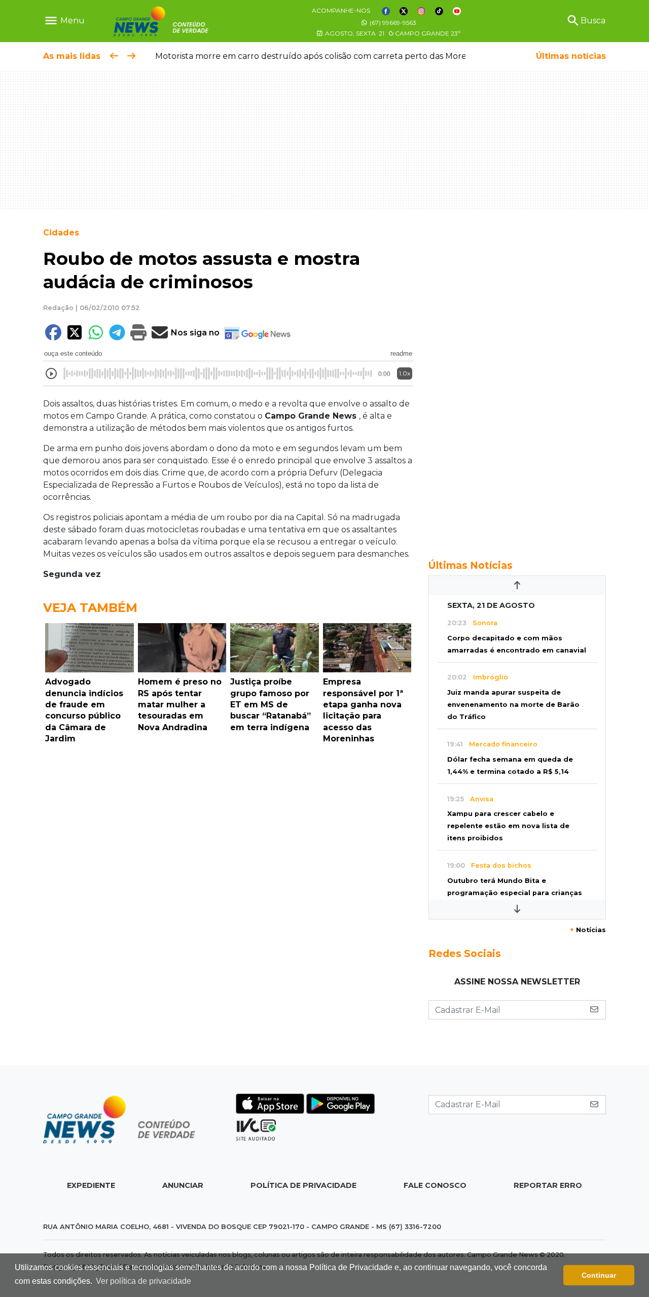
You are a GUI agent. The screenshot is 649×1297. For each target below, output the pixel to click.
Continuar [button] (599, 1275)
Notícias (588, 930)
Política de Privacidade (303, 1185)
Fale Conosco (435, 1185)
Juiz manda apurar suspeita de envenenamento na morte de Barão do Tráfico (513, 705)
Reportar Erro (548, 1185)
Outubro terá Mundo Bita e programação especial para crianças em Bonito (514, 893)
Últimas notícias (571, 56)
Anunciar (182, 1185)
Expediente (91, 1185)
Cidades (61, 232)
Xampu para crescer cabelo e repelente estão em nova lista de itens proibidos (508, 826)
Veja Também (90, 607)
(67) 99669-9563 (392, 22)
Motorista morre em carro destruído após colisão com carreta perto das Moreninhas (314, 56)
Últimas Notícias (470, 565)
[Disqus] (228, 888)
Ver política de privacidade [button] (143, 1281)
